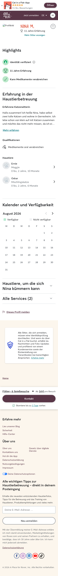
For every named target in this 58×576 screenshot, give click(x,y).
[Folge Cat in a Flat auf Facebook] (16, 556)
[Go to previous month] (46, 213)
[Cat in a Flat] (7, 15)
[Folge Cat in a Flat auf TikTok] (41, 556)
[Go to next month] (52, 213)
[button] (2, 5)
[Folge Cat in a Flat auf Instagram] (23, 556)
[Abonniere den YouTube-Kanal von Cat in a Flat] (35, 556)
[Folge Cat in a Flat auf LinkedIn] (29, 556)
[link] (29, 167)
